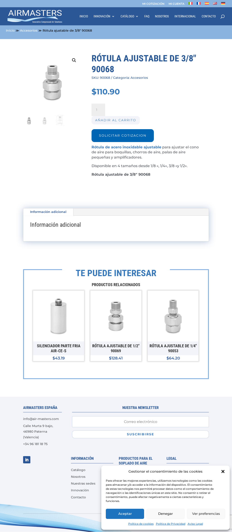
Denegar (165, 513)
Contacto (209, 16)
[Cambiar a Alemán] (223, 4)
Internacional (185, 16)
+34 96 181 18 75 (35, 444)
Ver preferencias (206, 513)
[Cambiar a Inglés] (215, 4)
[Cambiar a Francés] (199, 4)
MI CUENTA (176, 3)
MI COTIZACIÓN (153, 3)
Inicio (84, 16)
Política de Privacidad (170, 523)
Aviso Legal (195, 523)
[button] (223, 471)
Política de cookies (141, 523)
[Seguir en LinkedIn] (26, 459)
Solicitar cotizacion (122, 135)
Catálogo (127, 16)
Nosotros (162, 16)
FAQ (146, 16)
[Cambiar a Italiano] (190, 4)
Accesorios (28, 30)
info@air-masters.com (41, 419)
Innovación (102, 16)
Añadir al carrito (115, 120)
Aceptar (125, 513)
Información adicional (48, 212)
